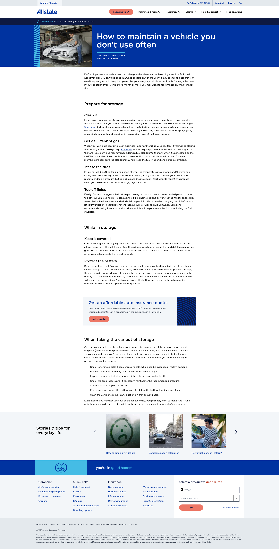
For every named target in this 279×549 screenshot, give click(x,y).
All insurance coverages (86, 505)
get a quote (99, 318)
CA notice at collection (66, 524)
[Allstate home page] (47, 12)
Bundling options (82, 510)
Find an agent (234, 11)
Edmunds (126, 149)
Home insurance (117, 491)
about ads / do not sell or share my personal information (113, 524)
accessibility (83, 524)
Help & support (81, 486)
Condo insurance (117, 505)
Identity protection (153, 500)
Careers (42, 500)
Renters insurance (118, 500)
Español (219, 2)
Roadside (148, 505)
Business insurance (153, 496)
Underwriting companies (52, 491)
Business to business (49, 496)
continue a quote (231, 507)
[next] (236, 432)
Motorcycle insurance (155, 486)
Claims (77, 491)
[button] (49, 3)
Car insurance (115, 486)
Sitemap (77, 500)
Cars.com (89, 126)
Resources (47, 21)
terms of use (41, 524)
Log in (231, 2)
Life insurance (116, 496)
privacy (52, 524)
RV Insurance (150, 491)
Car (57, 21)
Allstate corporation (49, 486)
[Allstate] (38, 21)
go (191, 507)
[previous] (95, 432)
